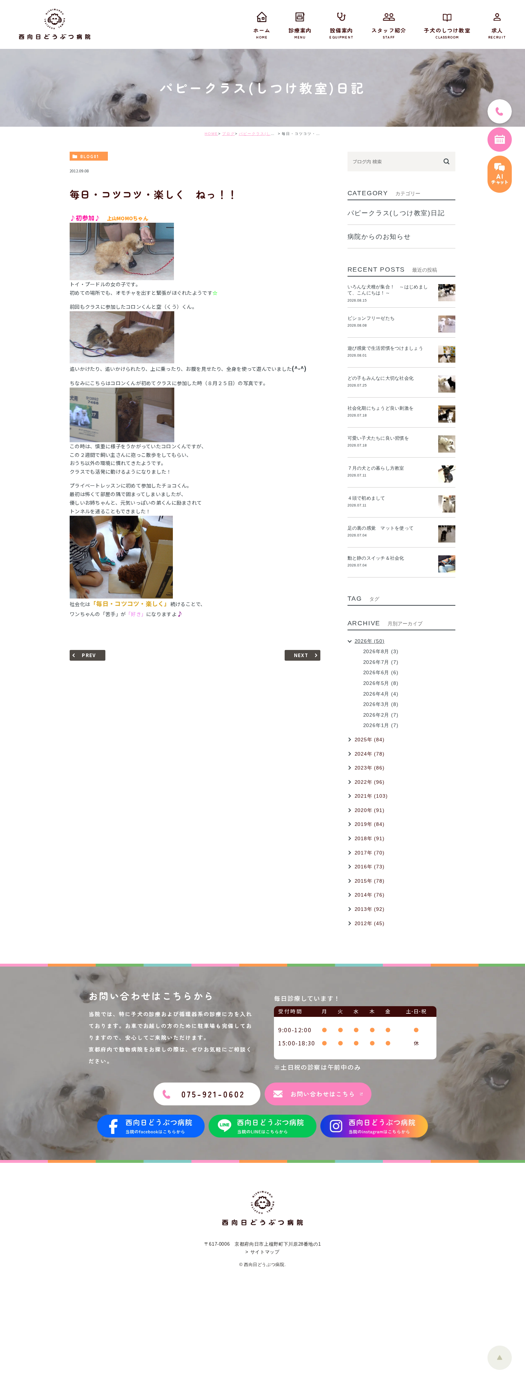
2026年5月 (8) (381, 683)
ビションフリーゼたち (374, 318)
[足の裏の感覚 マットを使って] (446, 534)
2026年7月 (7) (381, 662)
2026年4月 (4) (381, 694)
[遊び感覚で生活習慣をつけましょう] (446, 354)
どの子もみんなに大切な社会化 (381, 378)
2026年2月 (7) (381, 715)
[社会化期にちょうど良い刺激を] (446, 414)
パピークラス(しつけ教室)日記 (268, 134)
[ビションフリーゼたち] (446, 324)
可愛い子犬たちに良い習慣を (381, 438)
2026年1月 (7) (381, 725)
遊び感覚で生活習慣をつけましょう (385, 348)
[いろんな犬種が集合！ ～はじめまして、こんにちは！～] (446, 292)
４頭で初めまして (366, 498)
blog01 (89, 156)
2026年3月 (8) (381, 704)
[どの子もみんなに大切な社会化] (446, 384)
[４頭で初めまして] (446, 504)
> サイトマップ (262, 1252)
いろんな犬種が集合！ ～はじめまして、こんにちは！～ (388, 290)
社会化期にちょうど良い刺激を (383, 408)
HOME (211, 134)
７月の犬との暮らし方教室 (376, 468)
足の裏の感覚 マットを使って (381, 528)
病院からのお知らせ (379, 236)
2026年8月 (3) (381, 651)
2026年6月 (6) (381, 672)
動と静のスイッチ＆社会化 (376, 558)
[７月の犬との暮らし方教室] (446, 474)
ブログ (228, 134)
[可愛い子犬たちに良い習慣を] (446, 444)
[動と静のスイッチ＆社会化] (446, 564)
